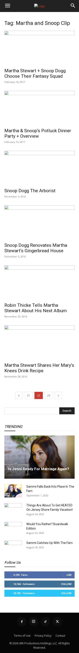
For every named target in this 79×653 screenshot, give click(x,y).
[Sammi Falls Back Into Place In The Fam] (13, 490)
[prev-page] (19, 395)
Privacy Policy (43, 636)
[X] (57, 621)
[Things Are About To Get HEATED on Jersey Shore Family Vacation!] (13, 509)
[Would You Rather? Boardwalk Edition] (13, 528)
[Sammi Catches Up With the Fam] (13, 547)
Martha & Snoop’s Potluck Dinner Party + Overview (37, 133)
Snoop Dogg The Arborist (30, 190)
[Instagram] (33, 621)
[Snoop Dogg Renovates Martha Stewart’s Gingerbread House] (39, 222)
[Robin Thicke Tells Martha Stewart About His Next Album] (39, 282)
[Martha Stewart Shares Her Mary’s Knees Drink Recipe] (39, 342)
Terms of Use (22, 636)
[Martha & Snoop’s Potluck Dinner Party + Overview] (39, 108)
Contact (60, 636)
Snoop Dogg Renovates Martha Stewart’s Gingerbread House (35, 248)
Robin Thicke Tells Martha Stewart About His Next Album (35, 308)
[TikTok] (45, 621)
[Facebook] (21, 621)
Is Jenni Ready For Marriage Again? (38, 469)
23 (48, 395)
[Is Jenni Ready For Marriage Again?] (39, 457)
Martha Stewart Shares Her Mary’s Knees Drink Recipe (39, 368)
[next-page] (58, 395)
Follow (66, 584)
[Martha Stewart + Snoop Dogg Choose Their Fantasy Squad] (39, 48)
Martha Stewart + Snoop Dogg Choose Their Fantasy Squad (35, 73)
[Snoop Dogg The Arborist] (39, 168)
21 (28, 395)
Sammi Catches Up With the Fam (49, 543)
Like (69, 574)
